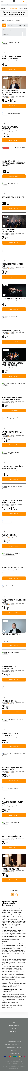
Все (4, 25)
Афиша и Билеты (13, 8)
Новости (21, 8)
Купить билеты (14, 410)
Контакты (14, 1050)
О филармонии (14, 1031)
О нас (14, 1035)
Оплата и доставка (14, 1038)
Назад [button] (9, 894)
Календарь (3, 8)
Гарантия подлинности (14, 1047)
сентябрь (10, 25)
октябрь (19, 25)
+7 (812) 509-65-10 (14, 1053)
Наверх (24, 1020)
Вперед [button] (19, 894)
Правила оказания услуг (14, 1041)
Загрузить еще (14, 890)
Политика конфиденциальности (14, 1044)
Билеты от (13, 69)
